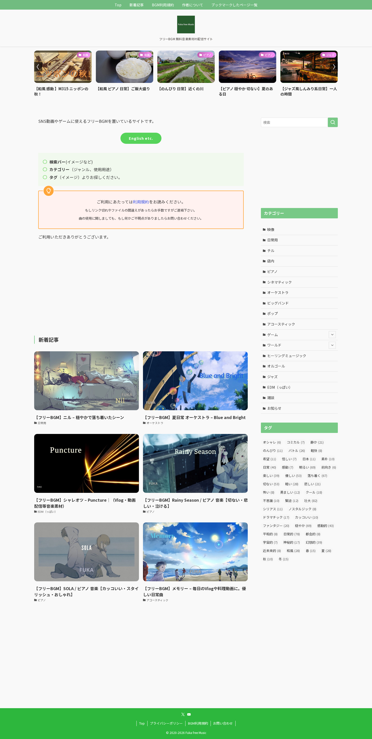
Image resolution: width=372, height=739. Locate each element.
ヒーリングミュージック (286, 355)
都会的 (313, 534)
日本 (309, 458)
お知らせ (274, 408)
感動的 (325, 525)
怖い (268, 492)
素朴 (328, 458)
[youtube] (189, 714)
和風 (293, 550)
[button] (38, 67)
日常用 (272, 239)
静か (317, 442)
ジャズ (272, 376)
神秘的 (291, 542)
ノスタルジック (302, 508)
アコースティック (281, 324)
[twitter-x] (183, 714)
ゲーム (272, 334)
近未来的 (272, 550)
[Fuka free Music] (186, 24)
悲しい (312, 483)
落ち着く (317, 475)
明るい (307, 467)
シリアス (273, 508)
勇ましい (290, 492)
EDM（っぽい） (280, 387)
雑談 (270, 397)
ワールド (274, 345)
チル (270, 250)
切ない (271, 483)
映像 (270, 229)
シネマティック (279, 282)
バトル (296, 450)
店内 (270, 260)
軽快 (316, 450)
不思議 (271, 500)
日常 (269, 467)
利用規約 (141, 202)
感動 (287, 467)
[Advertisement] (141, 284)
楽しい (271, 475)
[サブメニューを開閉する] (332, 334)
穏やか (303, 525)
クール (314, 492)
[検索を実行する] (333, 122)
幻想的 (314, 542)
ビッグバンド (278, 303)
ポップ (272, 313)
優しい (293, 475)
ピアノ (272, 271)
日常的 (291, 534)
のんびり (273, 450)
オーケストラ (277, 292)
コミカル (296, 442)
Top (142, 723)
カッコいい (306, 517)
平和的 (270, 534)
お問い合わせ (223, 723)
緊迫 (291, 500)
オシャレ (272, 442)
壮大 (310, 500)
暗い (291, 483)
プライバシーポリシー (166, 723)
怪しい (289, 458)
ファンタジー (276, 525)
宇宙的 (270, 542)
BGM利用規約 (198, 723)
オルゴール (276, 365)
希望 (269, 458)
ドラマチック (276, 517)
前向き (328, 467)
